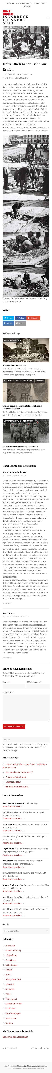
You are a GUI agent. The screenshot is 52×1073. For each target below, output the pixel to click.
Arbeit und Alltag (12, 78)
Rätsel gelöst (11, 999)
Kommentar (9, 692)
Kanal (8, 975)
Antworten (7, 604)
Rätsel (8, 994)
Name (6, 682)
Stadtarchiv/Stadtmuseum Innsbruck (32, 1066)
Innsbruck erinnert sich (16, 19)
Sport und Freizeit (14, 1004)
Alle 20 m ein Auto (39, 1048)
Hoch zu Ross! (10, 1048)
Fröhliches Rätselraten (16, 777)
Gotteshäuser (12, 965)
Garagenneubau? (13, 782)
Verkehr (40, 381)
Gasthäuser (11, 960)
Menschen (24, 78)
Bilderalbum (11, 955)
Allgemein (9, 381)
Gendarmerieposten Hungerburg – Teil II (20, 446)
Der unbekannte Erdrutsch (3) (19, 772)
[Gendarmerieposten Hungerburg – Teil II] (26, 431)
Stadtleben (10, 1009)
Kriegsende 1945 (13, 979)
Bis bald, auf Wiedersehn (17, 787)
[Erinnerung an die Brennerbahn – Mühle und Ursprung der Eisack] (26, 391)
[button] (8, 318)
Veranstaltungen (13, 1013)
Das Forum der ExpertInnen (15, 1037)
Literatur (10, 984)
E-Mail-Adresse (34, 682)
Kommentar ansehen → (13, 806)
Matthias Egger (26, 74)
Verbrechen (11, 1018)
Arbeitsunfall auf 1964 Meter (15, 365)
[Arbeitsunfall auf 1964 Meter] (26, 350)
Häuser (9, 970)
